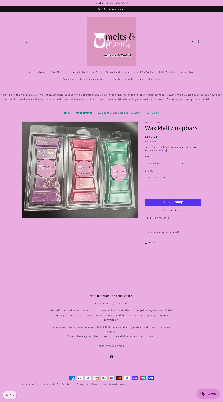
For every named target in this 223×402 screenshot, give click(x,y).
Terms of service (99, 384)
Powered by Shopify (50, 384)
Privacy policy (83, 384)
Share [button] (152, 242)
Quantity (149, 171)
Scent (147, 156)
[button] (25, 41)
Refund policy (67, 384)
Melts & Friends (35, 384)
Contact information (118, 384)
